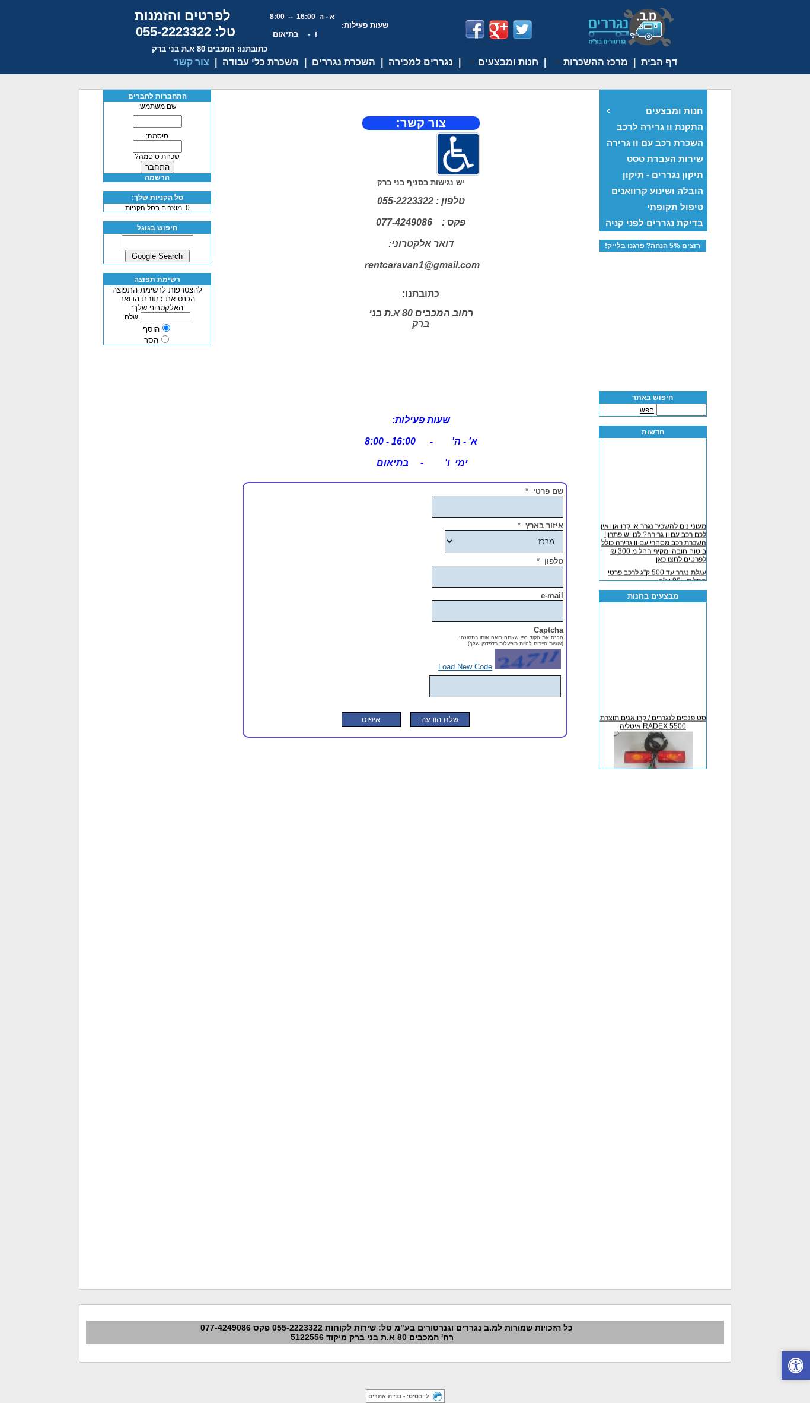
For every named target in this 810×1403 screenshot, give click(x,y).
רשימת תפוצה (157, 279)
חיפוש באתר (652, 397)
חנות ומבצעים (674, 111)
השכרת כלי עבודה (260, 62)
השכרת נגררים (343, 62)
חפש (647, 410)
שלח (131, 317)
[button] (796, 1365)
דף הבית (659, 62)
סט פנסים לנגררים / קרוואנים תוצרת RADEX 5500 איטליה (652, 719)
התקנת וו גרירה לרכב (660, 127)
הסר (151, 340)
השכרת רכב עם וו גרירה (655, 143)
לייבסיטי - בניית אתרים (398, 1396)
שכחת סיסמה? (157, 157)
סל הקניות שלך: (157, 197)
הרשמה (157, 177)
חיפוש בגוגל (157, 228)
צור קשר (191, 62)
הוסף (151, 329)
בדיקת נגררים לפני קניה (654, 223)
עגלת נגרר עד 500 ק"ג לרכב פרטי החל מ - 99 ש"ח (657, 574)
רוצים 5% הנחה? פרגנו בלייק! (652, 246)
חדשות (653, 432)
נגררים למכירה (420, 62)
